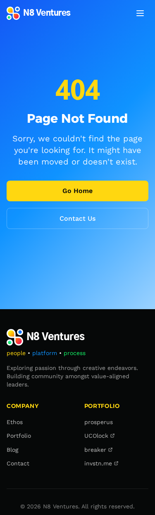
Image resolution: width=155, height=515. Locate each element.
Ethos (15, 422)
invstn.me (98, 463)
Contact (18, 463)
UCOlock (96, 435)
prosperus (98, 422)
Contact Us (77, 218)
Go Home (77, 191)
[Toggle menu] (140, 13)
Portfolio (19, 435)
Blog (12, 449)
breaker (95, 449)
